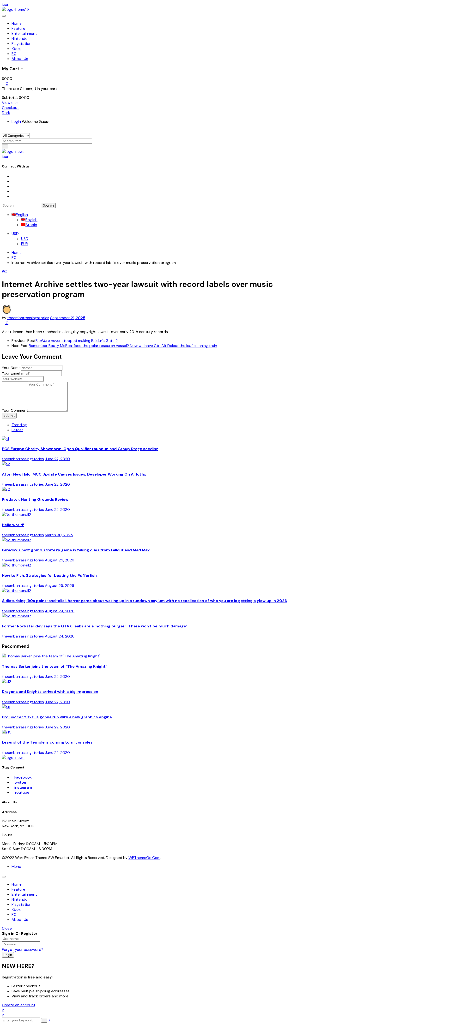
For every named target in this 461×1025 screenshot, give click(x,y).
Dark (6, 112)
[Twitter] (13, 181)
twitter (20, 782)
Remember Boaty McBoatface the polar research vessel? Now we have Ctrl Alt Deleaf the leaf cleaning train (123, 345)
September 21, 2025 (67, 317)
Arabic (31, 224)
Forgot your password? (22, 949)
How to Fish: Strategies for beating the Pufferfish (49, 575)
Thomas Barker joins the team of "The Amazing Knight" (54, 666)
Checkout (10, 107)
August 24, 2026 (59, 611)
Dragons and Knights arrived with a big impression (50, 691)
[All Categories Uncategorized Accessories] (16, 135)
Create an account (18, 1004)
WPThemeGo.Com (144, 857)
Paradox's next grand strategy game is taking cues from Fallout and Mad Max (76, 550)
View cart (10, 102)
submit (9, 416)
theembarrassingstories (28, 317)
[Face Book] (13, 176)
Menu (16, 866)
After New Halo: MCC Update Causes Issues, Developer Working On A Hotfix (74, 474)
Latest (17, 429)
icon (5, 4)
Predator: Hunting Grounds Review (35, 499)
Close (7, 928)
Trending (19, 424)
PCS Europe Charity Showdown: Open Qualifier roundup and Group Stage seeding (80, 448)
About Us (20, 919)
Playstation (21, 904)
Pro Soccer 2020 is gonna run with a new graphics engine (57, 717)
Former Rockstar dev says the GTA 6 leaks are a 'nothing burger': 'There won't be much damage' (94, 626)
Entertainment (24, 894)
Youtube (21, 792)
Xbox (16, 909)
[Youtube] (13, 191)
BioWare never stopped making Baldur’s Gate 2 (77, 340)
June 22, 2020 (57, 458)
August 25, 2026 (59, 560)
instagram (23, 787)
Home (17, 252)
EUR (24, 243)
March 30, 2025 (59, 534)
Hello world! (13, 524)
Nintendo (20, 899)
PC (14, 257)
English (22, 214)
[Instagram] (13, 186)
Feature (18, 889)
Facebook (23, 777)
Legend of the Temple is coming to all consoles (47, 742)
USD (15, 233)
